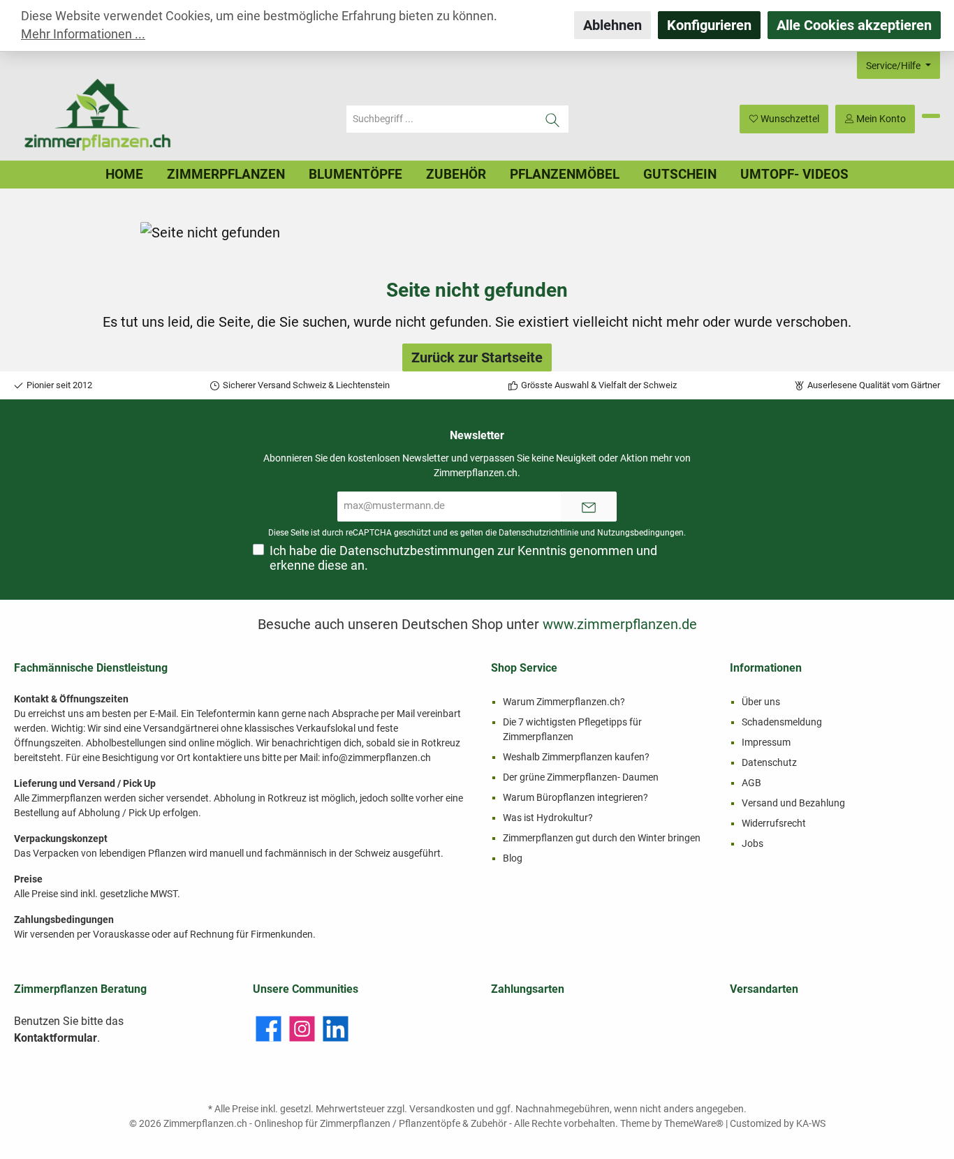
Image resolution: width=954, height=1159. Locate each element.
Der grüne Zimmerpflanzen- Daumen (581, 777)
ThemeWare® (694, 1123)
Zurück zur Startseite (477, 357)
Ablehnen (612, 25)
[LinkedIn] (335, 1028)
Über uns (761, 701)
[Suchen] (552, 119)
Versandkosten (442, 1108)
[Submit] (589, 507)
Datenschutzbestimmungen (416, 551)
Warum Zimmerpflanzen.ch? (564, 701)
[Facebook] (268, 1028)
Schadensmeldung (782, 722)
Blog (512, 858)
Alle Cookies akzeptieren (854, 25)
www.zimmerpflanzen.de (620, 624)
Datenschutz (769, 762)
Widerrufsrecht (774, 823)
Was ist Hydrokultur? (548, 817)
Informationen (766, 667)
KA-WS (810, 1123)
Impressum (766, 742)
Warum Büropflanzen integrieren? (575, 797)
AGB (751, 782)
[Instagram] (302, 1028)
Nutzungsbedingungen (640, 533)
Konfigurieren (709, 25)
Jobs (752, 843)
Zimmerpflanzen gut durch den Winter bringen (601, 837)
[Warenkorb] (931, 116)
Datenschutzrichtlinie (538, 533)
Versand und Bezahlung (793, 803)
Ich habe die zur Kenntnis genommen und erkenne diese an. (463, 558)
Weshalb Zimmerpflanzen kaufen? (576, 756)
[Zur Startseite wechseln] (98, 119)
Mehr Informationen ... (83, 34)
